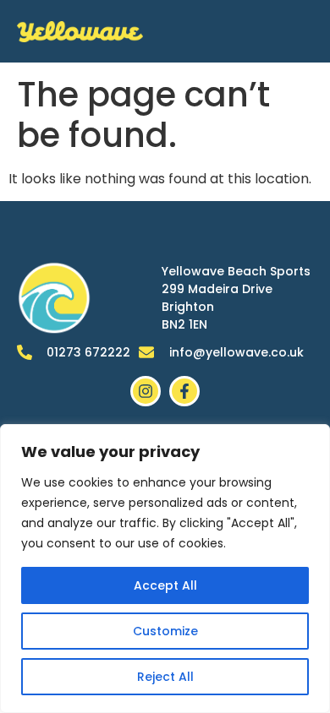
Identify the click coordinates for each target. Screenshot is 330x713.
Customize (165, 631)
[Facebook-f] (184, 391)
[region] (165, 568)
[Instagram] (145, 391)
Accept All (165, 585)
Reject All (165, 676)
